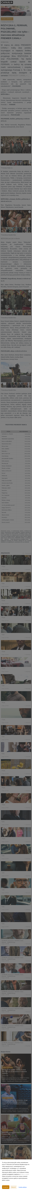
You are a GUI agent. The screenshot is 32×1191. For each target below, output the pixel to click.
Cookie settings (23, 1187)
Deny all (13, 1187)
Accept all (5, 1187)
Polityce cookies (25, 1174)
